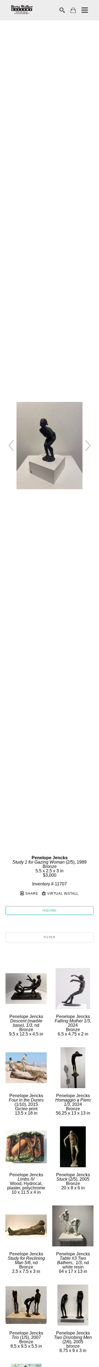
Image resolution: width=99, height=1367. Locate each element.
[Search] (62, 10)
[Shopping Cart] (73, 10)
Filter (49, 937)
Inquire (49, 910)
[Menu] (84, 10)
